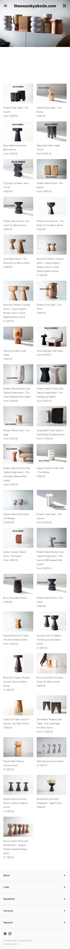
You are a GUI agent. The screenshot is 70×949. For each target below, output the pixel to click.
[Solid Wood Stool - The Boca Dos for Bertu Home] (18, 245)
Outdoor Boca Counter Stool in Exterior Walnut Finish (15, 803)
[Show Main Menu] (5, 6)
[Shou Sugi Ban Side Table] (52, 337)
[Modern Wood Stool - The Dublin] (52, 169)
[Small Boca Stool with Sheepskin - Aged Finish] (52, 785)
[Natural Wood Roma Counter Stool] (18, 747)
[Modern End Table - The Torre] (52, 291)
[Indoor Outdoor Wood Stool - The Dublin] (18, 538)
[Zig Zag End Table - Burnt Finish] (18, 169)
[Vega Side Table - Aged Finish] (52, 131)
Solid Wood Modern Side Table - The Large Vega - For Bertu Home (49, 723)
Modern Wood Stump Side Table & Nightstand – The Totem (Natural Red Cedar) (16, 392)
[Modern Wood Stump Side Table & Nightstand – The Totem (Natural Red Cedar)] (18, 374)
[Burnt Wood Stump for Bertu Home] (18, 131)
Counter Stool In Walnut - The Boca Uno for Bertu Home (49, 639)
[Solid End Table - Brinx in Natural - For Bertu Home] (18, 705)
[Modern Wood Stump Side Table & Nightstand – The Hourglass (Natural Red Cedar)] (18, 454)
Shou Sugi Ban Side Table (50, 350)
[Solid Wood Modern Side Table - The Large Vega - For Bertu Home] (52, 705)
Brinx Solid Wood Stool (15, 597)
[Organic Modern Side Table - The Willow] (52, 454)
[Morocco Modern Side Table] (18, 337)
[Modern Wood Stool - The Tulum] (52, 584)
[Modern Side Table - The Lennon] (52, 500)
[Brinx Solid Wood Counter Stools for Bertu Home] (52, 663)
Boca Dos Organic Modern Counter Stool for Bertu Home (16, 681)
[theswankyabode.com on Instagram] (10, 933)
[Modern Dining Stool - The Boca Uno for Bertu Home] (52, 207)
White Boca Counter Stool (50, 761)
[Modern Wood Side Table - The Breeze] (18, 500)
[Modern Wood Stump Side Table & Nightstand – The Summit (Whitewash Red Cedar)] (52, 538)
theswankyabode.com (24, 940)
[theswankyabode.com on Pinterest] (5, 933)
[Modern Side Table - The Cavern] (18, 94)
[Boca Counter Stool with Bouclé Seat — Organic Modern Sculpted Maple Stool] (18, 827)
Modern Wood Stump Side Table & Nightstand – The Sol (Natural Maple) (50, 392)
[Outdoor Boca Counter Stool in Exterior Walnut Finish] (18, 785)
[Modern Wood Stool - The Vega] (18, 416)
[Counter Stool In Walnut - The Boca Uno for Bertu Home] (52, 621)
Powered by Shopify (10, 944)
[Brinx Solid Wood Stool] (18, 584)
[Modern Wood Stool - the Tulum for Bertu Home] (18, 207)
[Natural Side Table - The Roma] (52, 94)
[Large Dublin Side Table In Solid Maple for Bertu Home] (52, 416)
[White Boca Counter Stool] (52, 747)
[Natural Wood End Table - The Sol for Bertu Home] (18, 621)
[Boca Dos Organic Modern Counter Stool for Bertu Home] (18, 663)
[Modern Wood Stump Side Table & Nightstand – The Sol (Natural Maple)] (52, 374)
